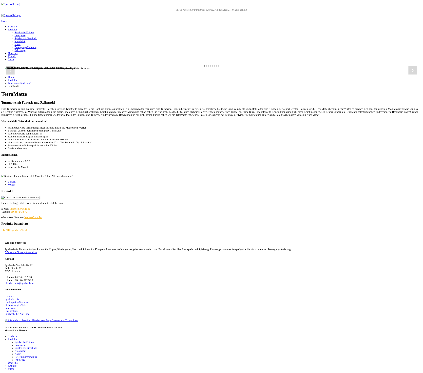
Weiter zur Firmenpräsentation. (21, 252)
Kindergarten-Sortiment (17, 302)
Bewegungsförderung (26, 47)
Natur (17, 44)
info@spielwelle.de (20, 208)
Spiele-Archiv (12, 299)
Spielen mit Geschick (26, 38)
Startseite (12, 26)
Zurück (12, 181)
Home (11, 77)
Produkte (12, 29)
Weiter (11, 184)
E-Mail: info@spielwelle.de (20, 283)
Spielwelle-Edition (24, 32)
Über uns (13, 53)
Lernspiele (20, 35)
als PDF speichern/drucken (16, 230)
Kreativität (20, 41)
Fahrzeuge (20, 50)
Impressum (10, 308)
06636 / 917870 (19, 211)
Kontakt (12, 56)
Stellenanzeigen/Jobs (15, 305)
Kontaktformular (33, 217)
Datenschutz (11, 311)
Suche (11, 59)
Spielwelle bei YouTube (17, 314)
